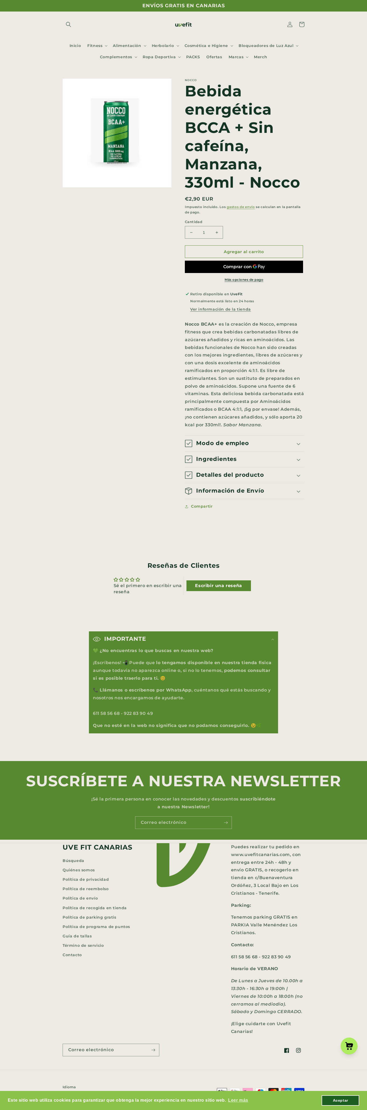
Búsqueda (73, 860)
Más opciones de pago (244, 280)
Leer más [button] (238, 1100)
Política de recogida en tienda (95, 907)
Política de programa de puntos (96, 926)
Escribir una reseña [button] (218, 585)
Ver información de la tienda (220, 309)
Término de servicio (83, 945)
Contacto (72, 954)
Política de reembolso (86, 888)
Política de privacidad (86, 879)
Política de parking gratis (89, 917)
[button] (68, 24)
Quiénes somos (79, 870)
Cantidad (193, 222)
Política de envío (80, 898)
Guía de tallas (77, 936)
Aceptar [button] (340, 1100)
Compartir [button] (202, 506)
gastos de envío (241, 207)
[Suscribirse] (226, 822)
